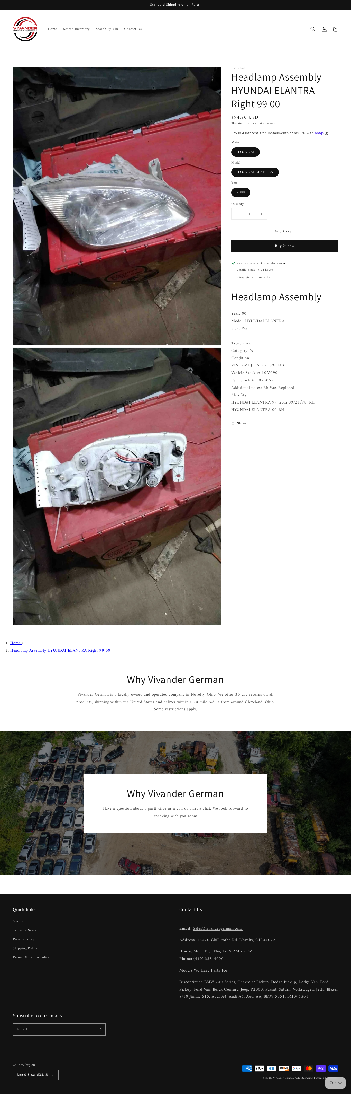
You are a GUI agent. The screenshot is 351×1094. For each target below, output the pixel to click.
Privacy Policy (24, 939)
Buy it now (285, 246)
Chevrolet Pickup (253, 982)
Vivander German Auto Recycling (293, 1078)
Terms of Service (26, 930)
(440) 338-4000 (208, 958)
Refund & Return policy (31, 957)
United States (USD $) (32, 1075)
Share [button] (241, 423)
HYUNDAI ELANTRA (255, 172)
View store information (254, 277)
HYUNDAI (245, 152)
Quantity (237, 204)
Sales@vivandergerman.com (218, 928)
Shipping (237, 123)
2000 (241, 192)
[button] (313, 29)
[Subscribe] (99, 1029)
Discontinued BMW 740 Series (207, 982)
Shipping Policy (25, 948)
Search (18, 921)
